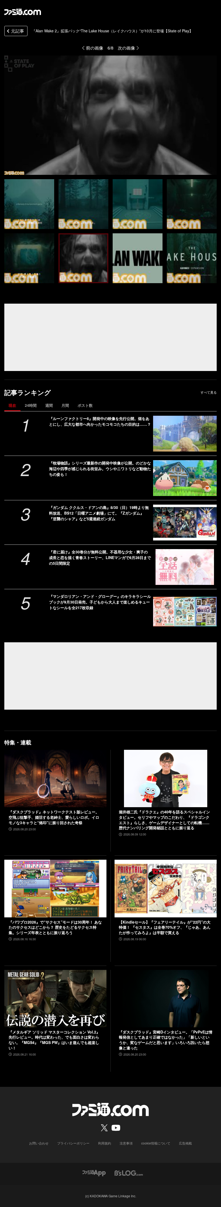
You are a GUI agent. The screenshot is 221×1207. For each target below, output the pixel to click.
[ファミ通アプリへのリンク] (94, 1172)
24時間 (31, 405)
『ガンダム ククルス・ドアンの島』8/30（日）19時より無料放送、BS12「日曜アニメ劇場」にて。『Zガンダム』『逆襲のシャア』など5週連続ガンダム (99, 513)
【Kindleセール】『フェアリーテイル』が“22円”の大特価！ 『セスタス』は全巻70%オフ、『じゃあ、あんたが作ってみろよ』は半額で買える (164, 927)
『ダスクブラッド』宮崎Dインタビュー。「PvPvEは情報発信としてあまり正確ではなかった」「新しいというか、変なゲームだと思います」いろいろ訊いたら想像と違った (165, 1039)
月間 (65, 405)
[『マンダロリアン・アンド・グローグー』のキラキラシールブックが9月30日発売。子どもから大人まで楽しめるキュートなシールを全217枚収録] (185, 611)
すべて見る (209, 392)
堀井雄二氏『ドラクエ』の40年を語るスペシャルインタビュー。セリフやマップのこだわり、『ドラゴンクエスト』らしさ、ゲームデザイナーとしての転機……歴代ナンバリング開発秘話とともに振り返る (164, 819)
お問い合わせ (39, 1143)
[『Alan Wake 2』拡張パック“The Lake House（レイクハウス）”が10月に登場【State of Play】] (29, 204)
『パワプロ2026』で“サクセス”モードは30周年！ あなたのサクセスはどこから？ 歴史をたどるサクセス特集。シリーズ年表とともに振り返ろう (55, 927)
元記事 (17, 31)
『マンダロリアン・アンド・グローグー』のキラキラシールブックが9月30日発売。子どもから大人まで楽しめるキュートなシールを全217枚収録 (100, 602)
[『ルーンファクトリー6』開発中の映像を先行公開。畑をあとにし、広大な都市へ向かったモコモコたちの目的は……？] (185, 434)
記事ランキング (27, 392)
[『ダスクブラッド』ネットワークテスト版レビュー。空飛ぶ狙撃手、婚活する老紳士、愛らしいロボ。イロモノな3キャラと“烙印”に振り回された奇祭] (55, 778)
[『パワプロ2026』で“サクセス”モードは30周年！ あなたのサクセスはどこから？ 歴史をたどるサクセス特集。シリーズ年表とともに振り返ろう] (55, 888)
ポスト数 (85, 405)
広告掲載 (185, 1143)
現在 (12, 405)
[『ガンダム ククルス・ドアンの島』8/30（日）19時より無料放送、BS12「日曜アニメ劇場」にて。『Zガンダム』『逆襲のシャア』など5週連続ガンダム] (185, 522)
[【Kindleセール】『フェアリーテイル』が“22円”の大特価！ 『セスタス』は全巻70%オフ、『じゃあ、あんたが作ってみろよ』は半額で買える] (166, 888)
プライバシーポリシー (73, 1143)
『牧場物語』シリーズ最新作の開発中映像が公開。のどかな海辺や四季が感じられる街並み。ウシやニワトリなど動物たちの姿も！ (100, 468)
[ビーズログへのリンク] (129, 1172)
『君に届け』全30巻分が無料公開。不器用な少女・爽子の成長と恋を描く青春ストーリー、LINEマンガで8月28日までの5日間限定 (100, 557)
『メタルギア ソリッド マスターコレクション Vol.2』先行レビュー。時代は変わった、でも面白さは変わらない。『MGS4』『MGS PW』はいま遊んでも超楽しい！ (54, 1039)
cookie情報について (155, 1143)
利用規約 (104, 1143)
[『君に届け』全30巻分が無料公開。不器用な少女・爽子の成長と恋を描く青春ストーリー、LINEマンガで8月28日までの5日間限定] (185, 567)
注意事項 (126, 1143)
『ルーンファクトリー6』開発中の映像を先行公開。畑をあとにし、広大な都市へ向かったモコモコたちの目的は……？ (100, 421)
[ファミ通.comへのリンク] (22, 12)
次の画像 (126, 48)
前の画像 (94, 48)
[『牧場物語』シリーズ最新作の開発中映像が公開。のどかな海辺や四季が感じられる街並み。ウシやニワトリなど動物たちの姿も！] (185, 478)
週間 (49, 405)
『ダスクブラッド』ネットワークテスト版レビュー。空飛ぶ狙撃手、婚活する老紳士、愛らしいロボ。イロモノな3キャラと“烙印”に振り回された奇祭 (54, 817)
